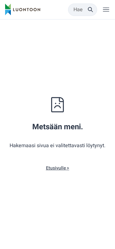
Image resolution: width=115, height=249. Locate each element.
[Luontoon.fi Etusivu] (22, 9)
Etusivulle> (57, 168)
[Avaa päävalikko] (106, 9)
